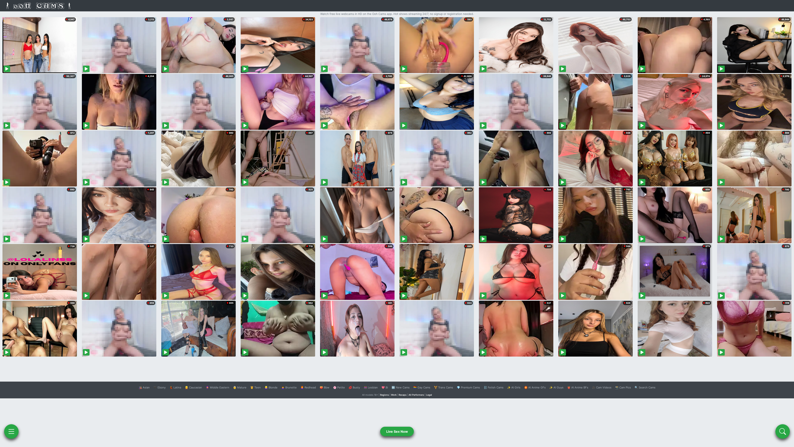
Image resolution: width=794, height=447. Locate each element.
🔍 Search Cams (645, 387)
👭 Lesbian (371, 387)
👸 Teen (255, 387)
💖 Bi (384, 387)
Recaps (403, 394)
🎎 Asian (144, 387)
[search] (782, 431)
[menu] (11, 431)
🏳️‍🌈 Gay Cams (421, 387)
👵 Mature (239, 387)
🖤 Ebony (159, 387)
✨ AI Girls (513, 387)
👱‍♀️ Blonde (270, 387)
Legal (429, 394)
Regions (384, 394)
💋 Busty (354, 387)
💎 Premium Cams (468, 387)
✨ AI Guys (556, 387)
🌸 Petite (339, 387)
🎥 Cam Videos (601, 387)
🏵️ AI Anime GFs (535, 387)
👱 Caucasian (193, 387)
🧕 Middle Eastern (217, 387)
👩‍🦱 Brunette (289, 387)
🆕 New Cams (401, 387)
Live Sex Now (397, 431)
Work (394, 394)
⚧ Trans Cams (443, 387)
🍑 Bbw (324, 387)
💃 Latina (175, 387)
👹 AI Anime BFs (577, 387)
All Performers (416, 394)
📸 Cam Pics (623, 387)
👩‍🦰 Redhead (308, 387)
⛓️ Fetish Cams (493, 387)
